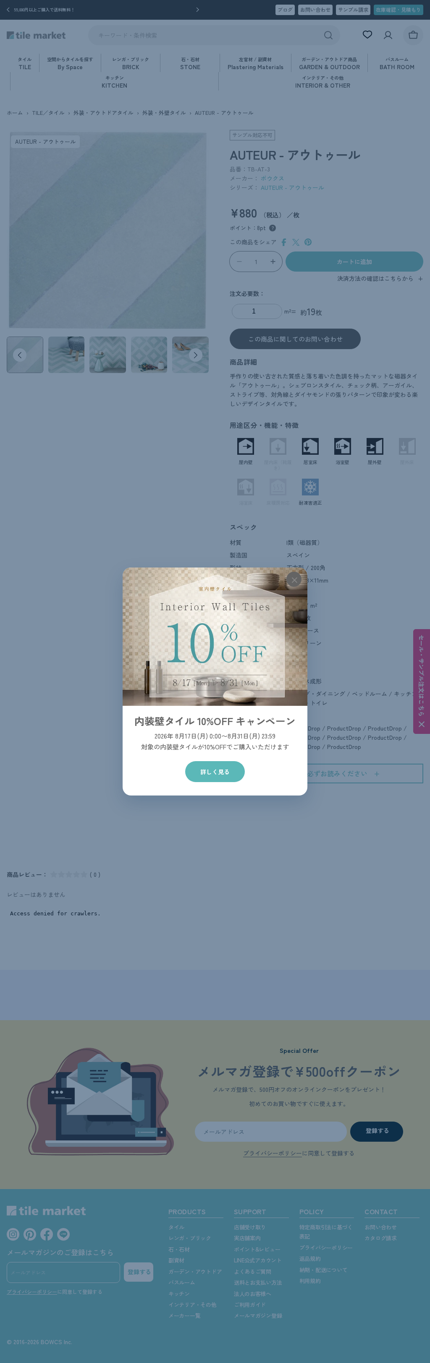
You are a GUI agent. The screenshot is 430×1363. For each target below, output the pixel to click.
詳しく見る (215, 771)
